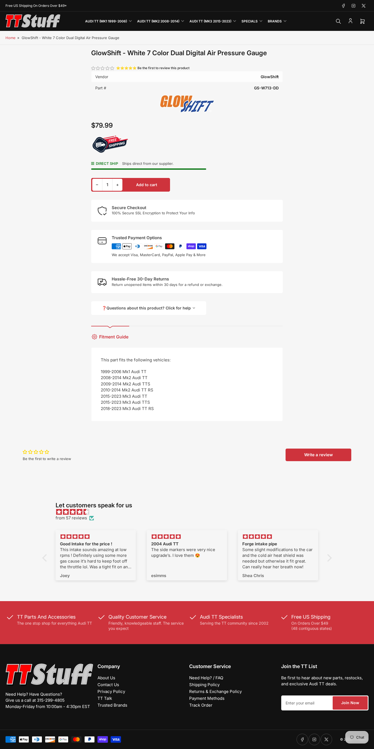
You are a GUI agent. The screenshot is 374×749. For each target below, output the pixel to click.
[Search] (338, 21)
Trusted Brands (112, 705)
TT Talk (104, 698)
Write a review (318, 454)
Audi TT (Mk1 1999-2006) (106, 21)
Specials (249, 21)
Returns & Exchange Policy (215, 691)
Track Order (200, 705)
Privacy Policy (111, 691)
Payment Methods (207, 698)
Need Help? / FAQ (206, 677)
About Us (106, 677)
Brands (275, 21)
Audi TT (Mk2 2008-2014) (158, 21)
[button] (103, 68)
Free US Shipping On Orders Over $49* (36, 6)
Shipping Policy (204, 684)
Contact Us (108, 684)
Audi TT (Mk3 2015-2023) (210, 21)
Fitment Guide (113, 337)
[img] (190, 512)
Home (10, 38)
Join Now (350, 702)
